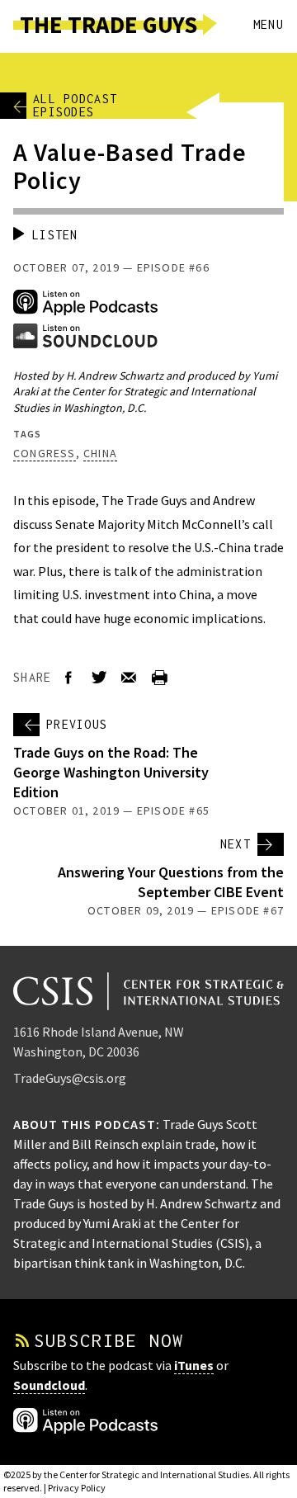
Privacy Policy (77, 1487)
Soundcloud (49, 1385)
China (100, 453)
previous (76, 724)
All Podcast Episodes (75, 105)
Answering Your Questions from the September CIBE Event (171, 881)
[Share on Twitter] (98, 678)
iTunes (194, 1365)
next (235, 844)
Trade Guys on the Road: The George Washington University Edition (111, 772)
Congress (44, 453)
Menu (268, 24)
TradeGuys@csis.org (69, 1078)
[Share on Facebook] (68, 678)
